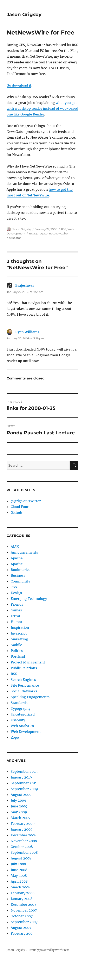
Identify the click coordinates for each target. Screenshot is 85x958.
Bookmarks (20, 570)
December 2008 (23, 835)
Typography (21, 708)
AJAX (15, 546)
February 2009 (23, 823)
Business (18, 575)
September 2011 (24, 783)
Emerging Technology (29, 599)
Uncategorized (23, 714)
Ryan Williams (27, 332)
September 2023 (24, 771)
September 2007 (24, 922)
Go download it (19, 85)
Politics (17, 651)
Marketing (19, 639)
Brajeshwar (24, 285)
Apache (17, 558)
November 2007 (24, 910)
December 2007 (23, 904)
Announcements (24, 552)
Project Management (28, 662)
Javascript (19, 633)
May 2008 (19, 876)
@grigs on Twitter (26, 501)
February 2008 (22, 893)
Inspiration (20, 627)
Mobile (16, 645)
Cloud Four (19, 507)
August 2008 (21, 858)
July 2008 (18, 864)
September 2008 (24, 852)
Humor (16, 622)
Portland (18, 656)
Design (16, 593)
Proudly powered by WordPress (49, 950)
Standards (19, 703)
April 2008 (19, 881)
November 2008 (24, 841)
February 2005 (22, 933)
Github (16, 512)
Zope (15, 737)
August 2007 (21, 928)
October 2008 (22, 847)
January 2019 (21, 777)
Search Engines (23, 679)
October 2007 (22, 916)
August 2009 (21, 795)
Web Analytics (22, 726)
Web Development (26, 732)
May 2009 (19, 812)
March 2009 (21, 818)
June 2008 (19, 870)
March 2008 (20, 887)
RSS (63, 229)
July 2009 (18, 800)
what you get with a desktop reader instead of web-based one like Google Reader (42, 108)
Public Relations (24, 668)
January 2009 (22, 829)
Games (16, 610)
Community (20, 581)
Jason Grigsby (24, 14)
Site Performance (25, 685)
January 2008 (21, 899)
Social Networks (24, 691)
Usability (18, 720)
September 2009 (24, 789)
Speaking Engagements (30, 697)
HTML (16, 616)
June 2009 (19, 806)
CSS (14, 587)
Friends (17, 604)
